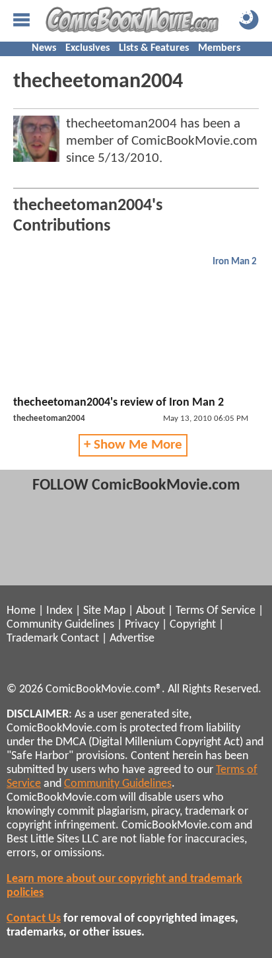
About (150, 610)
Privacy (142, 624)
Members (219, 48)
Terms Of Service (215, 610)
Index (59, 610)
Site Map (104, 610)
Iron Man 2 (235, 262)
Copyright (193, 624)
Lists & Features (154, 48)
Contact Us (34, 918)
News (44, 48)
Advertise (132, 638)
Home (21, 610)
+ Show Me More (133, 445)
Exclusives (87, 48)
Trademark (32, 638)
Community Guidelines (60, 624)
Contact (80, 638)
